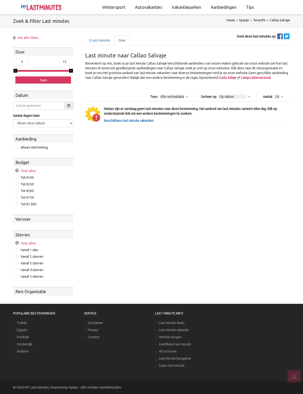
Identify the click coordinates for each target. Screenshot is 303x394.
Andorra (23, 351)
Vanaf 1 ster (29, 250)
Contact (93, 337)
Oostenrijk (24, 344)
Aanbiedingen (223, 7)
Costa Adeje (227, 78)
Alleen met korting (34, 147)
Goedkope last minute (175, 344)
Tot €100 (27, 177)
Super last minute (172, 365)
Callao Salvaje (280, 20)
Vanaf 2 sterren (32, 256)
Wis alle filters (28, 38)
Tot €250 (27, 184)
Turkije (22, 323)
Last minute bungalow (175, 358)
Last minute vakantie (174, 330)
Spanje (244, 20)
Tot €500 (27, 191)
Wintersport (113, 7)
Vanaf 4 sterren (32, 270)
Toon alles (28, 171)
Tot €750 (27, 197)
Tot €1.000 (28, 204)
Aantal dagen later (26, 115)
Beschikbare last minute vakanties (129, 120)
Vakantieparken (186, 7)
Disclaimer (95, 323)
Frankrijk (23, 337)
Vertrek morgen (170, 337)
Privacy (93, 330)
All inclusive (168, 351)
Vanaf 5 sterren (32, 276)
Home (231, 20)
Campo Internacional (256, 78)
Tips (250, 7)
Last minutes (99, 40)
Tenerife (259, 20)
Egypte (22, 330)
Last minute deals (172, 323)
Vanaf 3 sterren (32, 263)
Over (122, 40)
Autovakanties (148, 7)
